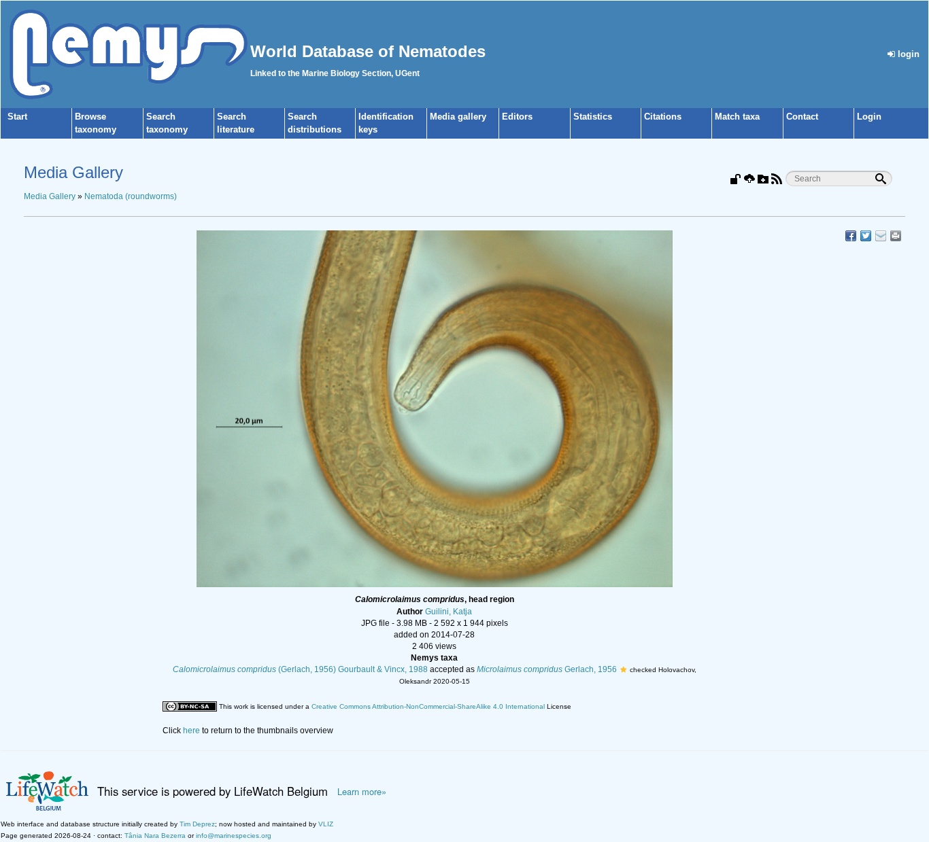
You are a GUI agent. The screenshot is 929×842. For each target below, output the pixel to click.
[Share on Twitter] (865, 235)
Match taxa (737, 116)
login (907, 54)
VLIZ (325, 824)
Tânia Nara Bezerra (155, 835)
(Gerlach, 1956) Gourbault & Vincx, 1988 (300, 669)
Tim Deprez (197, 824)
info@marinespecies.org (233, 835)
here (191, 730)
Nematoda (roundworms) (130, 196)
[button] (623, 669)
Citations (662, 116)
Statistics (592, 116)
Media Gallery (49, 196)
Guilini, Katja (448, 611)
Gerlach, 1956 (547, 669)
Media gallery (458, 116)
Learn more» (361, 792)
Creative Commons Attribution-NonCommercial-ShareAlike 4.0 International (428, 706)
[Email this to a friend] (895, 235)
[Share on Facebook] (850, 235)
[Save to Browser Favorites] (880, 235)
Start (17, 116)
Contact (802, 116)
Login (869, 116)
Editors (517, 116)
